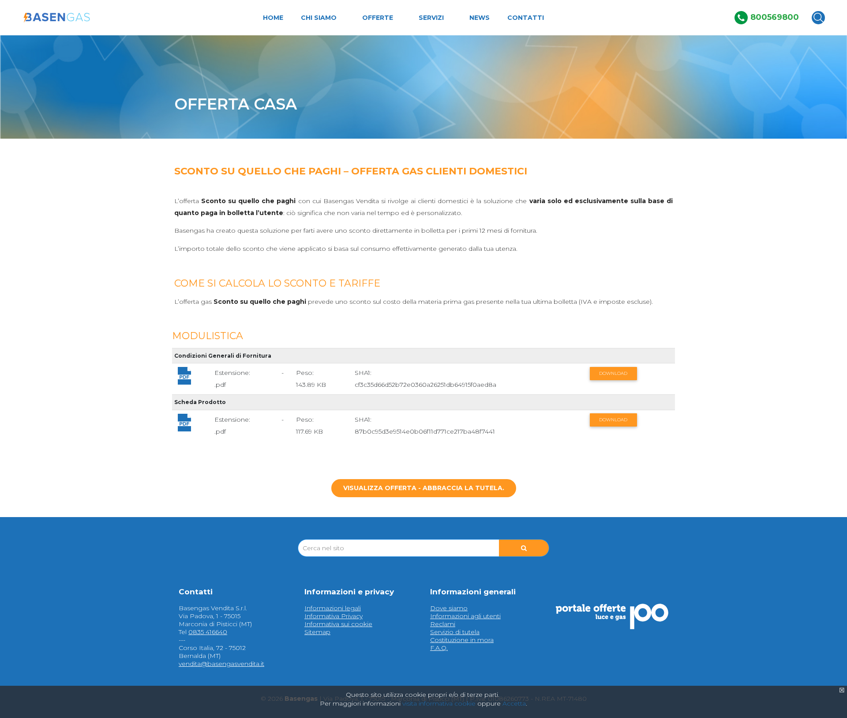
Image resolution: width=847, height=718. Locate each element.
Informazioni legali (332, 608)
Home (273, 18)
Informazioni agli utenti (465, 616)
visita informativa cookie (439, 703)
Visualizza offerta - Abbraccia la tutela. (423, 488)
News (479, 18)
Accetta (514, 703)
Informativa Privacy (333, 616)
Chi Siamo (319, 18)
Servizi (431, 18)
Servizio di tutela (455, 632)
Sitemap (317, 632)
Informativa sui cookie (338, 624)
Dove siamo (449, 608)
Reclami (442, 624)
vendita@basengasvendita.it (221, 664)
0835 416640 (207, 632)
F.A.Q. (439, 648)
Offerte (377, 18)
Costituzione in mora (462, 640)
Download (613, 373)
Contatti (525, 18)
